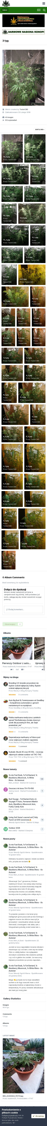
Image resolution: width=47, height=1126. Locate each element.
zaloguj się (13, 597)
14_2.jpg (6, 178)
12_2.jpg (6, 240)
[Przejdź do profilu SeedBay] (6, 701)
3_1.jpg (29, 484)
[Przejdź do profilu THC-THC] (6, 753)
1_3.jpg (23, 523)
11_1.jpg (6, 277)
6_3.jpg (6, 375)
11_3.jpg (6, 257)
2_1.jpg (6, 521)
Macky (16, 691)
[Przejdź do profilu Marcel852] (6, 829)
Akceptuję (39, 1116)
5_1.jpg (34, 417)
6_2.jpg (29, 375)
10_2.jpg (6, 301)
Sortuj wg (39, 129)
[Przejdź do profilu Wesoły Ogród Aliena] (6, 818)
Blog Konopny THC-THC (33, 757)
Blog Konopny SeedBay (32, 708)
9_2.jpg (21, 318)
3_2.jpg (6, 484)
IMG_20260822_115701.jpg (13, 1096)
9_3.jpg (6, 318)
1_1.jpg (24, 543)
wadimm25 (12, 1098)
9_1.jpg (36, 318)
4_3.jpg (6, 436)
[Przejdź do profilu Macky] (6, 684)
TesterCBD (24, 109)
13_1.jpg (6, 215)
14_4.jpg (6, 157)
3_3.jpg (29, 466)
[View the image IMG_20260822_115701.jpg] (23, 1065)
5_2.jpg (6, 419)
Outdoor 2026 (14, 828)
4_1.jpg (6, 466)
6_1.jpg (6, 395)
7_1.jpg (5, 561)
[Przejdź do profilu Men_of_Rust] (6, 776)
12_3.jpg (23, 218)
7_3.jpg (6, 358)
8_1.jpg (36, 338)
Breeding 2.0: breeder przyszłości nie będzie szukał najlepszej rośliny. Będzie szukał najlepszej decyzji (24, 685)
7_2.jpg (29, 358)
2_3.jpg (6, 501)
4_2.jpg (29, 436)
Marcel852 (13, 830)
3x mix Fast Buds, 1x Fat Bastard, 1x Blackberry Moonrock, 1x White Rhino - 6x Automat (23, 777)
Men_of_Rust (14, 783)
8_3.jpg (6, 338)
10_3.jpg (23, 279)
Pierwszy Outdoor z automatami (19, 663)
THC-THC (17, 757)
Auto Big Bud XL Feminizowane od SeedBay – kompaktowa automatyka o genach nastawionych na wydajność (26, 702)
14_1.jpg (35, 176)
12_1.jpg (35, 237)
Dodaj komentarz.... (16, 609)
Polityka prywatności (10, 1115)
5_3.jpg (23, 397)
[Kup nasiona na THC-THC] (23, 21)
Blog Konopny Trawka (29, 691)
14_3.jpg (29, 157)
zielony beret (14, 791)
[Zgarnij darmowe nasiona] (23, 32)
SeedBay (17, 708)
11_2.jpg (29, 257)
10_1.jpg (35, 299)
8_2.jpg (21, 338)
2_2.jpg (29, 501)
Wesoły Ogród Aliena (17, 822)
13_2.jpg (29, 196)
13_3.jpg (6, 196)
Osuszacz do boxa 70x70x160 (21, 788)
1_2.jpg (6, 543)
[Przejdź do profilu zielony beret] (6, 789)
